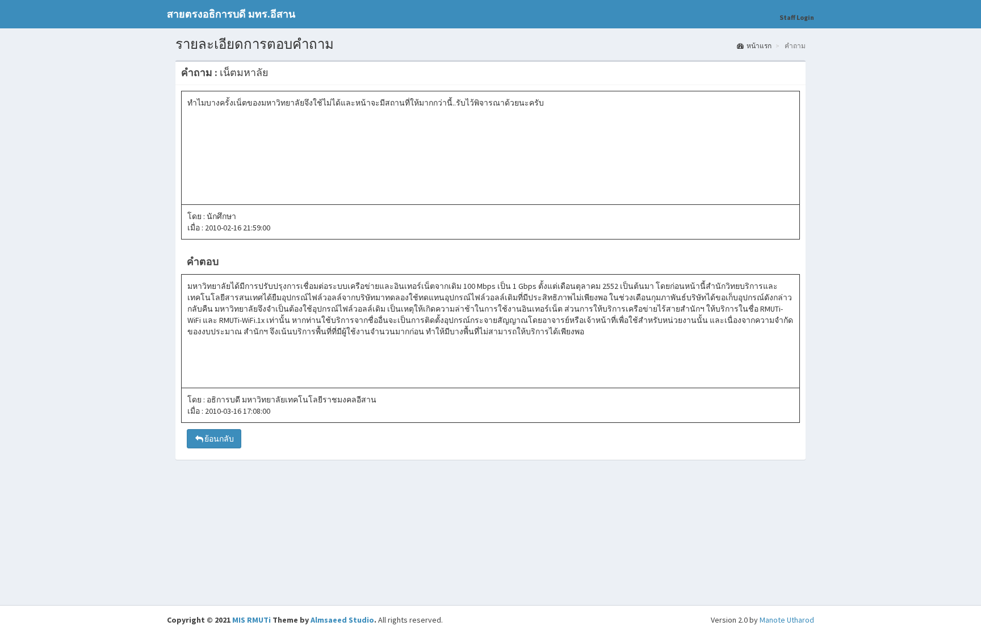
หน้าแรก (759, 45)
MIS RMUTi (251, 620)
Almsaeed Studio (342, 620)
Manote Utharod (787, 620)
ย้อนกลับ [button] (219, 439)
